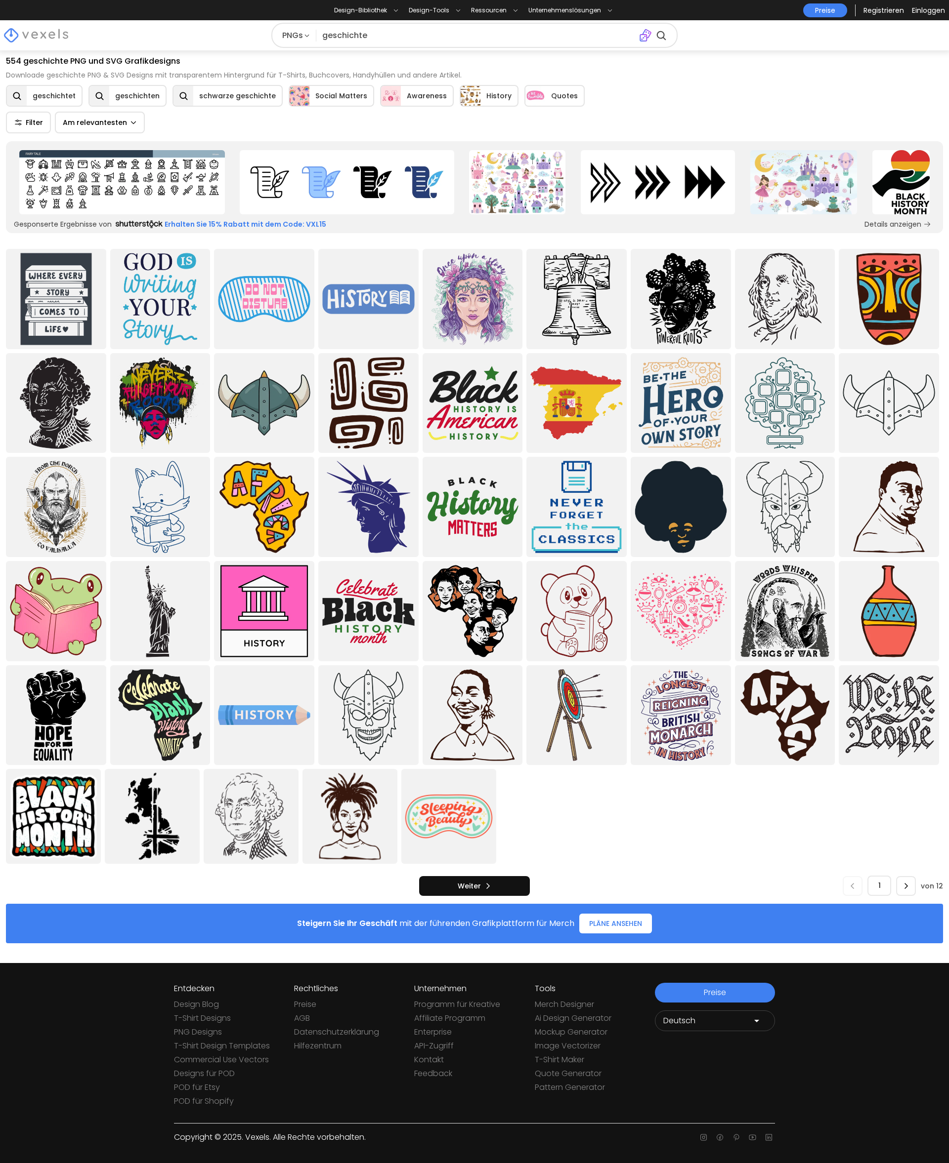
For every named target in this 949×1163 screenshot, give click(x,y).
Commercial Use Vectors (221, 1059)
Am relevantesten (95, 122)
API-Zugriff (434, 1045)
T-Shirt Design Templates (222, 1045)
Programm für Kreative (457, 1004)
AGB (302, 1018)
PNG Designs (198, 1032)
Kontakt (429, 1059)
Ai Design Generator (573, 1018)
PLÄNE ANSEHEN (615, 923)
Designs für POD (204, 1073)
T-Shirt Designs (202, 1018)
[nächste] (906, 886)
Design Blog (196, 1004)
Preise (305, 1004)
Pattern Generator (570, 1087)
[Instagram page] (703, 1137)
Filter (34, 122)
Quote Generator (568, 1073)
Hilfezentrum (318, 1045)
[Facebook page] (720, 1137)
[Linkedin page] (769, 1137)
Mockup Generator (571, 1032)
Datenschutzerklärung (336, 1032)
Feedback (433, 1073)
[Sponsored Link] (122, 182)
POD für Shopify (204, 1101)
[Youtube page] (752, 1137)
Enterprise (433, 1032)
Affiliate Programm (449, 1018)
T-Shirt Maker (559, 1059)
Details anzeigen (892, 224)
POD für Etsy (197, 1087)
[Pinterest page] (736, 1137)
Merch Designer (564, 1004)
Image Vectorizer (568, 1045)
